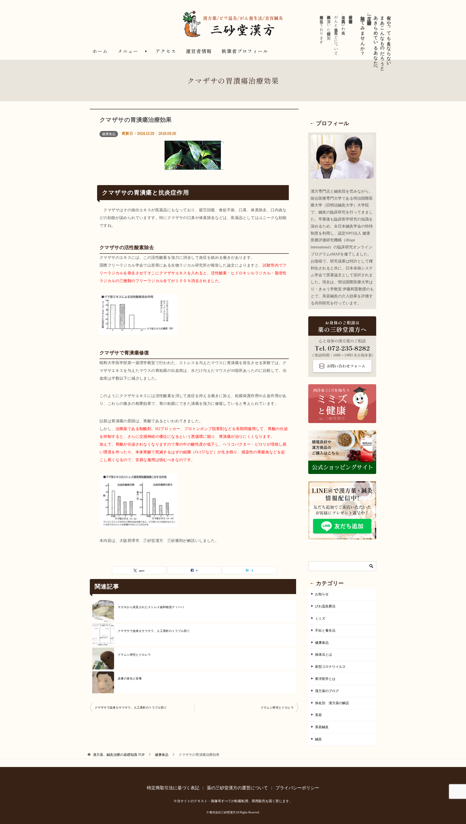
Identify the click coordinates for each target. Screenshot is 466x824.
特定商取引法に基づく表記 (173, 787)
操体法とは (323, 654)
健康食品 (109, 134)
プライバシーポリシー (297, 787)
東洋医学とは (325, 679)
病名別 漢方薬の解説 (332, 703)
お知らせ (322, 594)
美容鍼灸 (322, 727)
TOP (119, 755)
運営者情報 (199, 51)
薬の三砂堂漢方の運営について (237, 787)
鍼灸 (318, 739)
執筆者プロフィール (244, 51)
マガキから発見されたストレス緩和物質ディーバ (151, 607)
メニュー (127, 51)
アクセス (165, 51)
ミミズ (320, 618)
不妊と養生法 (325, 630)
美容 (318, 715)
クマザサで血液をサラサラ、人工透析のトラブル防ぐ (154, 631)
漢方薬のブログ (327, 691)
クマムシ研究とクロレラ (134, 654)
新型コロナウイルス (330, 667)
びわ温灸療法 (325, 606)
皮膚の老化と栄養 (130, 678)
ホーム (100, 51)
